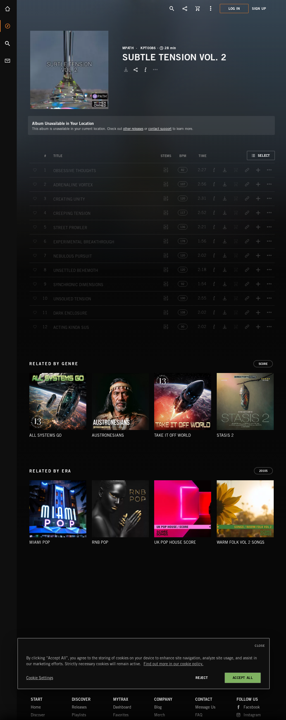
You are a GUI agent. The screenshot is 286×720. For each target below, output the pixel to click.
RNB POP (100, 542)
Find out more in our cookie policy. (173, 664)
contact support (159, 129)
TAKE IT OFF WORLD (172, 435)
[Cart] (197, 8)
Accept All (243, 678)
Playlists (79, 715)
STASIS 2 (225, 435)
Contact (8, 60)
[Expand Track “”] (67, 155)
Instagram (252, 715)
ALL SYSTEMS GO (45, 435)
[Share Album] (136, 69)
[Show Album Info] (145, 69)
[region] (143, 663)
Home (8, 9)
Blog (158, 707)
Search (8, 43)
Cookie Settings (39, 678)
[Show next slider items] (279, 404)
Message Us (205, 707)
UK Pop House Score (175, 542)
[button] (69, 70)
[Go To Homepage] (47, 8)
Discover (8, 26)
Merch (159, 715)
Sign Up (259, 8)
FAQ (198, 715)
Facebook (252, 707)
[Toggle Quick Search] (172, 8)
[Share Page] (184, 8)
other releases (133, 129)
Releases (79, 707)
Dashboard (122, 707)
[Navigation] (210, 8)
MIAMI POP (39, 542)
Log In (234, 8)
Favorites (120, 715)
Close (260, 646)
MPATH (128, 48)
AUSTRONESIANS (108, 435)
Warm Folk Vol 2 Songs (240, 542)
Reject (202, 678)
